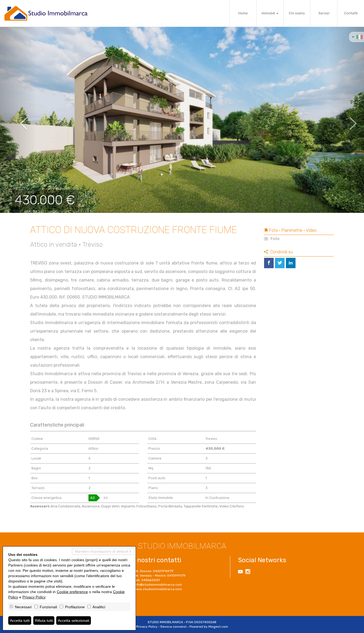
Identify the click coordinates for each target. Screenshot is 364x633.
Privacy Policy (146, 626)
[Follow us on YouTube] (240, 572)
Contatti (351, 13)
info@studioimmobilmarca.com (158, 584)
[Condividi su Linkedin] (291, 263)
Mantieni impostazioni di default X (103, 551)
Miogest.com (218, 626)
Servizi (323, 13)
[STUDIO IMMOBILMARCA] (46, 13)
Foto (274, 238)
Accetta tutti (20, 620)
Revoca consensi (173, 626)
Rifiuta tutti (44, 620)
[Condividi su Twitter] (280, 263)
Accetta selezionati (73, 620)
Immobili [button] (269, 13)
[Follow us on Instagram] (247, 572)
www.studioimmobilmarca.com (158, 589)
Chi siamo (297, 13)
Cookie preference (72, 592)
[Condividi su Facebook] (269, 263)
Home (243, 13)
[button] (18, 120)
